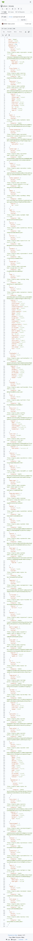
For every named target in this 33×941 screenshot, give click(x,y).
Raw (4, 31)
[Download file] (25, 32)
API (26, 939)
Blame (15, 31)
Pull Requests (21, 12)
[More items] (31, 12)
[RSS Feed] (2, 9)
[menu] (8, 939)
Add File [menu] (23, 20)
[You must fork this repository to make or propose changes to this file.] (6, 35)
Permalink (9, 31)
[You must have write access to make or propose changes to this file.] (9, 35)
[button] (7, 9)
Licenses (21, 939)
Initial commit (11, 23)
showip (11, 6)
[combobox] (10, 20)
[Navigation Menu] (30, 2)
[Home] (3, 2)
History (20, 31)
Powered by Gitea (12, 935)
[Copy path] (24, 16)
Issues (12, 12)
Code (5, 12)
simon (5, 6)
